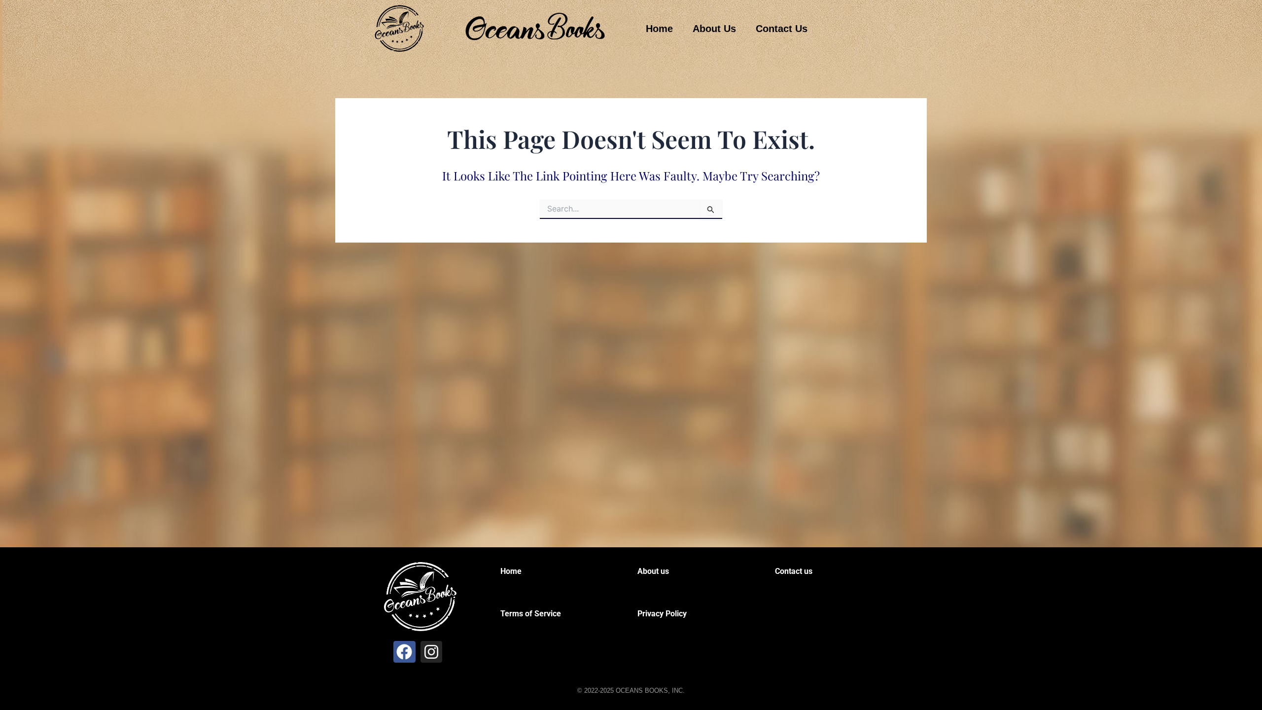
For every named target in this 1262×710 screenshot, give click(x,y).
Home (659, 28)
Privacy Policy (662, 613)
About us (653, 571)
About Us (714, 28)
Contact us (793, 571)
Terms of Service (530, 613)
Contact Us (781, 28)
